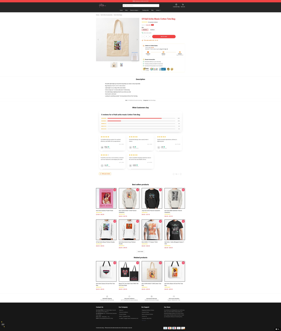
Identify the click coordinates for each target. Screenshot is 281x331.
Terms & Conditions (123, 312)
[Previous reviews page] (173, 174)
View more (140, 251)
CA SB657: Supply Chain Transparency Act (128, 318)
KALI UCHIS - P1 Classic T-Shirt (150, 242)
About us (121, 310)
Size (143, 27)
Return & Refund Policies (147, 314)
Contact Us (144, 316)
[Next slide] (137, 39)
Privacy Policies (122, 314)
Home (97, 15)
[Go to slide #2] (121, 64)
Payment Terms (145, 312)
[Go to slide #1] (113, 64)
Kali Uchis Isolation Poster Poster (104, 210)
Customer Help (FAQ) (146, 318)
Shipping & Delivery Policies (148, 310)
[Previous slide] (98, 39)
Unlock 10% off (3, 324)
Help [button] (278, 329)
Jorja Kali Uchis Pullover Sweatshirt (151, 210)
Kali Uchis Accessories (106, 15)
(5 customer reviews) (153, 22)
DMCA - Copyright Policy (124, 316)
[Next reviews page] (180, 174)
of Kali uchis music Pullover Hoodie (105, 242)
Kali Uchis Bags (118, 15)
